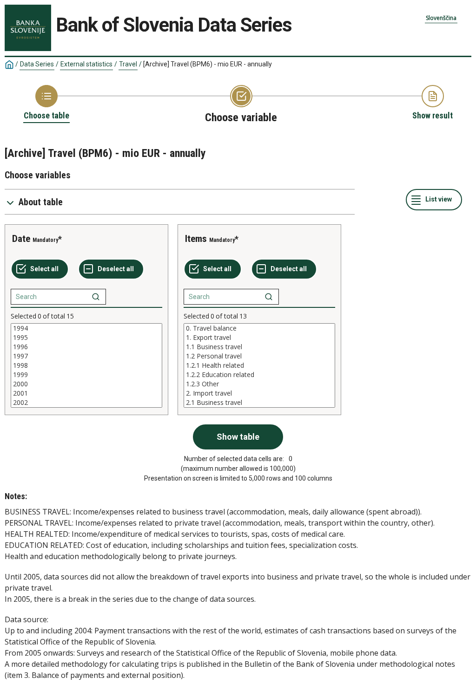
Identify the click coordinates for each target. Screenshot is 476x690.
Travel (128, 64)
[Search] (96, 297)
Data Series (37, 64)
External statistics (86, 64)
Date (21, 238)
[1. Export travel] (259, 337)
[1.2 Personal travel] (259, 356)
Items (196, 238)
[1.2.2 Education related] (259, 374)
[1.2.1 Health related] (259, 365)
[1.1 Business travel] (259, 347)
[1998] (86, 365)
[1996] (86, 347)
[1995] (86, 337)
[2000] (86, 384)
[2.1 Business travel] (259, 402)
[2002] (86, 402)
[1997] (86, 356)
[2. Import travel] (259, 393)
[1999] (86, 374)
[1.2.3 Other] (259, 384)
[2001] (86, 393)
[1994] (86, 328)
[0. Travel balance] (259, 328)
